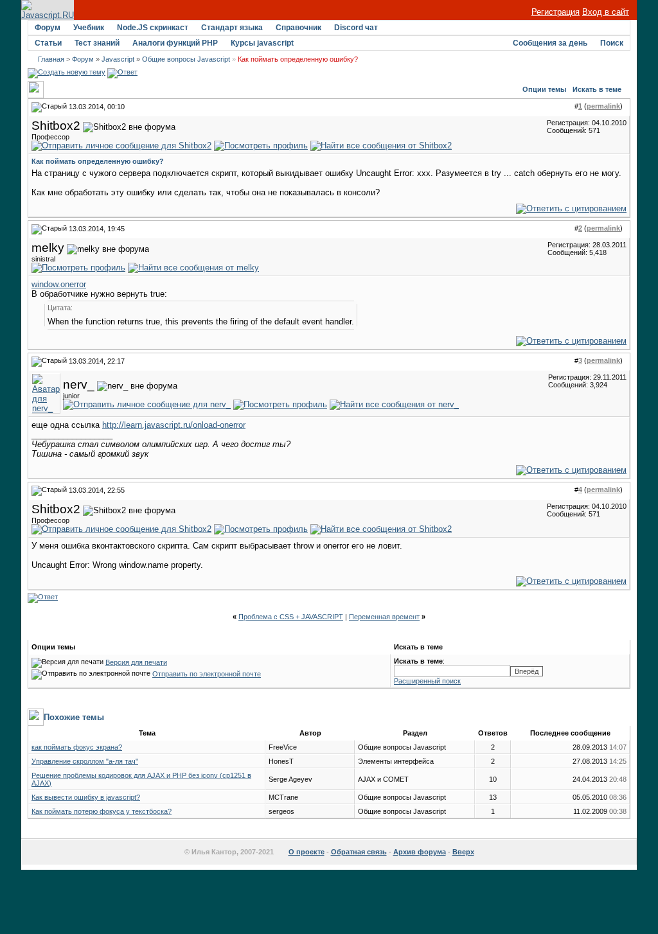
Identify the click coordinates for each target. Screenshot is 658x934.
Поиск (611, 43)
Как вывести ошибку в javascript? (85, 797)
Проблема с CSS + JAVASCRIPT (290, 617)
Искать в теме (597, 89)
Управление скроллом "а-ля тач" (84, 761)
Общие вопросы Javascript (186, 59)
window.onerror (58, 284)
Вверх (463, 852)
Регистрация (555, 12)
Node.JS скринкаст (152, 27)
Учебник (88, 27)
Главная (51, 59)
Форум (47, 27)
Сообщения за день (550, 43)
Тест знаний (97, 43)
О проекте (307, 852)
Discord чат (356, 27)
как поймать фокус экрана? (76, 747)
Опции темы (544, 89)
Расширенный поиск (427, 681)
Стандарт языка (232, 27)
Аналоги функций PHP (175, 43)
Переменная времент (384, 617)
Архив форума (419, 852)
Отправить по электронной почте (206, 674)
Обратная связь (359, 852)
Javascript (118, 59)
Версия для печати (136, 662)
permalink (603, 106)
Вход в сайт (605, 12)
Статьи (48, 43)
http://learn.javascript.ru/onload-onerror (173, 425)
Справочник (298, 27)
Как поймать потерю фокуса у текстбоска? (101, 811)
